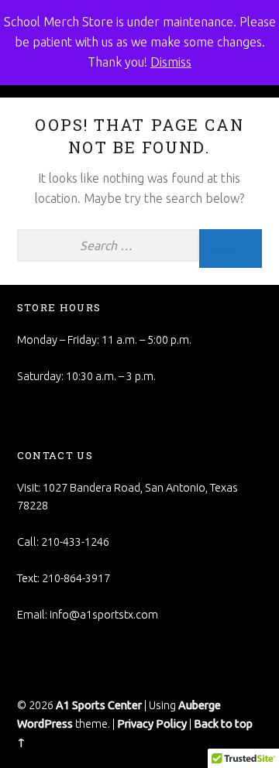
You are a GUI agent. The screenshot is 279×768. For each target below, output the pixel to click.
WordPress (45, 724)
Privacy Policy (152, 724)
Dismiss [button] (170, 62)
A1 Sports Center (99, 705)
